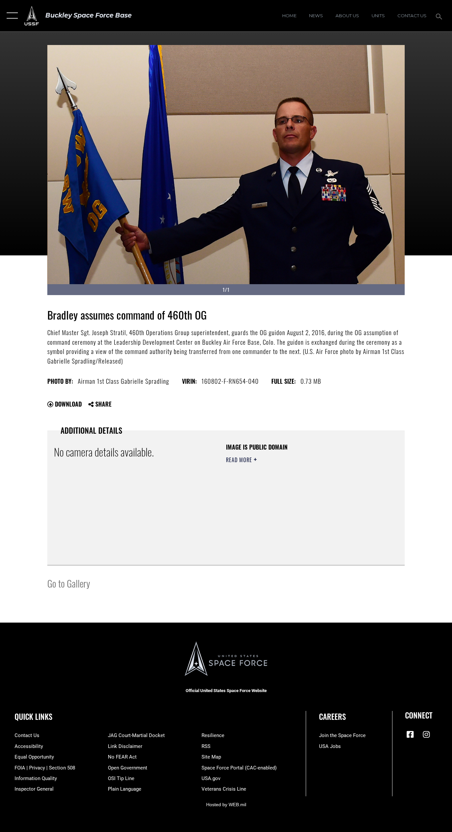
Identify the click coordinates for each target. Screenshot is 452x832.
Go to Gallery (68, 583)
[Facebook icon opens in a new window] (410, 734)
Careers (332, 716)
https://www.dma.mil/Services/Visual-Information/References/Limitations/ (303, 511)
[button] (11, 15)
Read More (240, 460)
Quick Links (33, 716)
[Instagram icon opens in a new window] (426, 734)
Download (67, 404)
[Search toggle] (440, 16)
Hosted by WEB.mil (226, 804)
